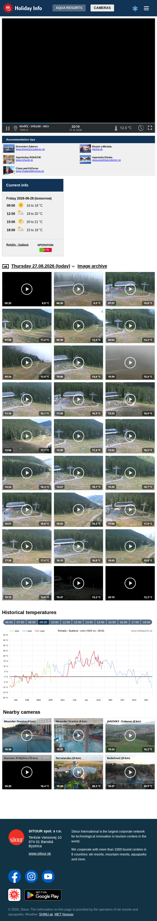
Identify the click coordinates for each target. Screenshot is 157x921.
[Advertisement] (111, 217)
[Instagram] (31, 877)
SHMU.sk (46, 914)
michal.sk (97, 149)
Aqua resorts (69, 8)
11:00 (66, 622)
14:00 (100, 622)
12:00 (77, 622)
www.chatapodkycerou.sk (30, 171)
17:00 (135, 622)
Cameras (102, 8)
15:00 (112, 622)
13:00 (89, 622)
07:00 (20, 622)
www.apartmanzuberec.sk (106, 160)
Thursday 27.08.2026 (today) (40, 266)
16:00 (123, 622)
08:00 (32, 622)
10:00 (54, 622)
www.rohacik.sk (24, 160)
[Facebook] (14, 877)
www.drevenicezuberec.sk (30, 149)
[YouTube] (48, 877)
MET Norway (64, 914)
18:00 (146, 622)
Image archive (92, 266)
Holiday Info (18, 5)
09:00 (43, 622)
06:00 (9, 622)
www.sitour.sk (40, 854)
